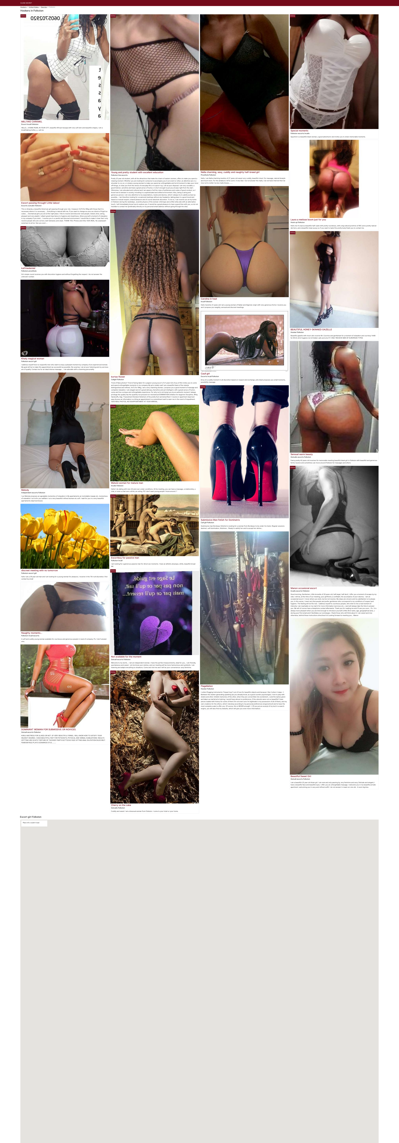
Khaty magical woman (32, 358)
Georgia (44, 7)
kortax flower (118, 376)
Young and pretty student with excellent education (137, 172)
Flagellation (207, 686)
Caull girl (205, 373)
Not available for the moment (126, 656)
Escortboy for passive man (125, 557)
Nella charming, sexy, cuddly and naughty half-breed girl (230, 172)
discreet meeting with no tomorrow (39, 570)
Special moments (299, 130)
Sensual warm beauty (302, 454)
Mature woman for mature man (127, 483)
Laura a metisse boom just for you (308, 219)
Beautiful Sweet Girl (301, 776)
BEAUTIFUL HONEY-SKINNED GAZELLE (311, 329)
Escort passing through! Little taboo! (40, 203)
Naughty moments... (31, 633)
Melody (25, 490)
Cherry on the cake (121, 805)
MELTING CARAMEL (31, 121)
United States (34, 7)
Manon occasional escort (304, 588)
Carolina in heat (209, 298)
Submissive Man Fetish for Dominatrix (220, 520)
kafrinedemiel (28, 268)
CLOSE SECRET (26, 3)
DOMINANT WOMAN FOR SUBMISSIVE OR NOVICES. (48, 729)
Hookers (23, 7)
